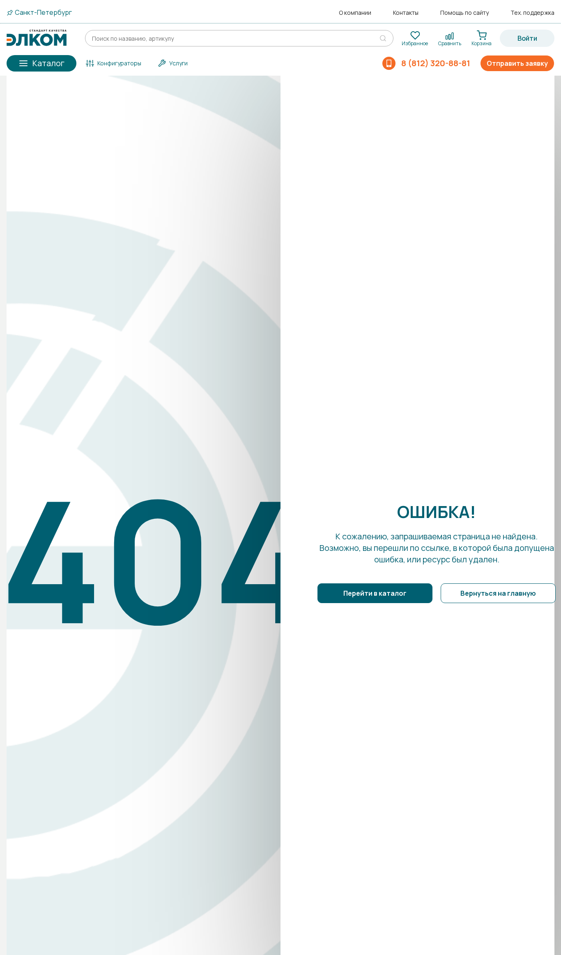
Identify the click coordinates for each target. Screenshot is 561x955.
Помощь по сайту (464, 12)
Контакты (405, 12)
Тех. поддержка (532, 12)
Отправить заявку (517, 63)
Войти (527, 38)
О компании (355, 12)
